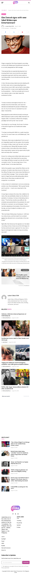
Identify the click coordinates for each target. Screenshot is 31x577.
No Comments (6, 28)
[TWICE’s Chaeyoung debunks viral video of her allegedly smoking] (5, 472)
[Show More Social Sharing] (28, 32)
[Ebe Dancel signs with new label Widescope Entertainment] (15, 44)
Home (9, 10)
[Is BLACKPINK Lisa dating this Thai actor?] (5, 488)
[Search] (29, 2)
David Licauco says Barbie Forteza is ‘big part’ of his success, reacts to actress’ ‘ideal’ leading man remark (20, 479)
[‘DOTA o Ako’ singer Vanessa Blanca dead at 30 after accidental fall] (15, 377)
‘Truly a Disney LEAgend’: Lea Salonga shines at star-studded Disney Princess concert (20, 444)
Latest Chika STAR (10, 26)
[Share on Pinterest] (22, 32)
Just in (3, 14)
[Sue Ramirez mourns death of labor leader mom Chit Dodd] (15, 328)
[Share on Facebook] (5, 32)
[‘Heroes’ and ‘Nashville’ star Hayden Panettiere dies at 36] (5, 464)
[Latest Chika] (15, 2)
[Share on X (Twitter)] (14, 32)
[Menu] (2, 2)
